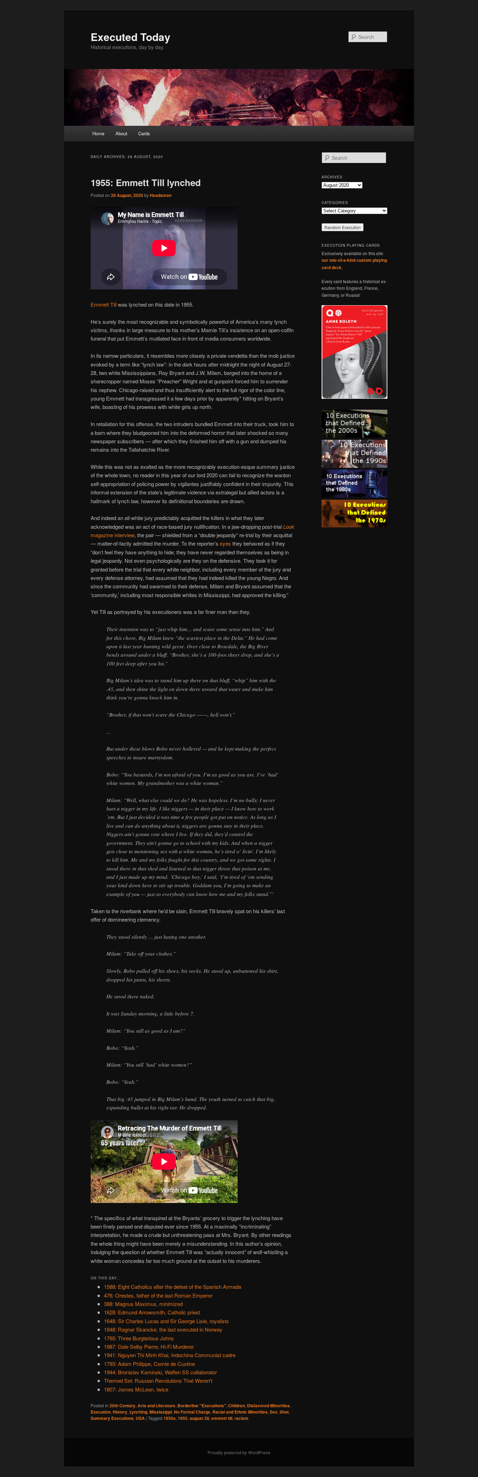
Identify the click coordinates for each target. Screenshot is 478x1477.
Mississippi (160, 1412)
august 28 (199, 1418)
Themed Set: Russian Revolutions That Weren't (158, 1380)
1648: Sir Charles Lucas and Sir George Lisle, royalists (166, 1321)
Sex (273, 1412)
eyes (225, 543)
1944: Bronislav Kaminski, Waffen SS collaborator (160, 1372)
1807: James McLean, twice (136, 1389)
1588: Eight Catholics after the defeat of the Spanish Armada (172, 1286)
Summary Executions (112, 1418)
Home (98, 133)
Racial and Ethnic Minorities (240, 1412)
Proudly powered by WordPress (239, 1452)
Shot (284, 1412)
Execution (101, 1412)
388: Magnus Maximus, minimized (143, 1303)
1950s (169, 1418)
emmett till (221, 1418)
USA (140, 1418)
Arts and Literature (156, 1405)
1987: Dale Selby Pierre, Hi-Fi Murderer (149, 1346)
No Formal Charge (192, 1412)
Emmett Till (104, 304)
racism (241, 1418)
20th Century (122, 1405)
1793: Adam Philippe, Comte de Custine (149, 1363)
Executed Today (130, 36)
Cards (144, 133)
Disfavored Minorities (268, 1405)
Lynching (138, 1412)
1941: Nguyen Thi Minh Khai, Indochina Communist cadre (170, 1355)
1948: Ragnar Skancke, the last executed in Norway (163, 1329)
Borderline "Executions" (201, 1405)
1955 (183, 1418)
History (120, 1412)
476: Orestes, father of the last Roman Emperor (158, 1295)
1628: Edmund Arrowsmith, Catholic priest (152, 1312)
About (121, 133)
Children (236, 1405)
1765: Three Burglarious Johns (139, 1338)
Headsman (160, 195)
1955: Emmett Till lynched (146, 182)
